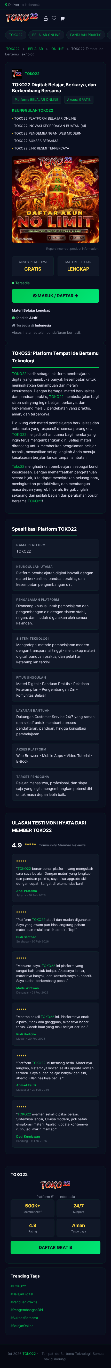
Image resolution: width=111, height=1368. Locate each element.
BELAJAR (35, 49)
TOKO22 (15, 35)
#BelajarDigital (22, 1294)
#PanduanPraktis (24, 1302)
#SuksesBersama (24, 1318)
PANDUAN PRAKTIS (85, 35)
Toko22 (18, 466)
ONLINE (57, 49)
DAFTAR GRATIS (55, 1247)
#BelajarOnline (22, 1326)
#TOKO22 (18, 1286)
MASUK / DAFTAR (56, 295)
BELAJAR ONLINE (46, 35)
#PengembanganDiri (27, 1310)
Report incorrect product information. (72, 249)
